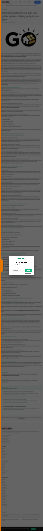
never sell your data (28, 273)
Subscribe (28, 270)
